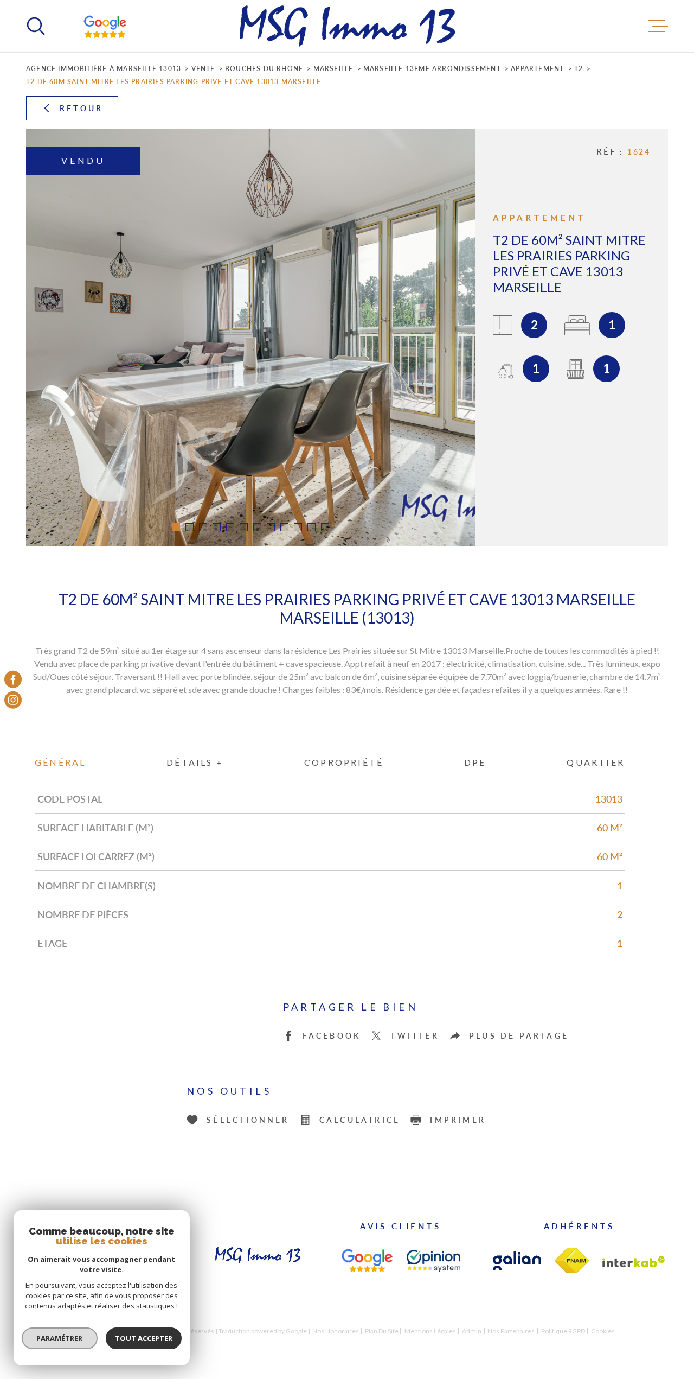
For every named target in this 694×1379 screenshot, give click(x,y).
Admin (471, 1331)
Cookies (603, 1331)
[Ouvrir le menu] (658, 26)
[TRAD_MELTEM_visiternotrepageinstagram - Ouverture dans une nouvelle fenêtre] (13, 700)
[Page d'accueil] (347, 26)
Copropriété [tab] (343, 762)
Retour (81, 108)
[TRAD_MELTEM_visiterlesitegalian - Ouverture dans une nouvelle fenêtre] (517, 1260)
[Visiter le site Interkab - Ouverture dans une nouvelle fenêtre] (634, 1261)
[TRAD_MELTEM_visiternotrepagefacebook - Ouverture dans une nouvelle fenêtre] (13, 679)
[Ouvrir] (36, 26)
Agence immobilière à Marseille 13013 (103, 69)
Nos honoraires (335, 1331)
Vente (203, 69)
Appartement (537, 69)
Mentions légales (430, 1331)
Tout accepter (143, 1338)
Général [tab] (60, 762)
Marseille (333, 69)
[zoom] (250, 337)
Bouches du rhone (264, 69)
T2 (578, 69)
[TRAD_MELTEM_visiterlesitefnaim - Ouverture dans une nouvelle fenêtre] (571, 1260)
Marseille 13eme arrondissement (432, 69)
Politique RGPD (563, 1331)
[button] (176, 527)
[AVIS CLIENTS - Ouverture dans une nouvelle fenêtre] (366, 1260)
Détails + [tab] (194, 762)
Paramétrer (60, 1338)
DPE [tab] (475, 762)
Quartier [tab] (596, 762)
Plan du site (382, 1331)
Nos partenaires (511, 1331)
